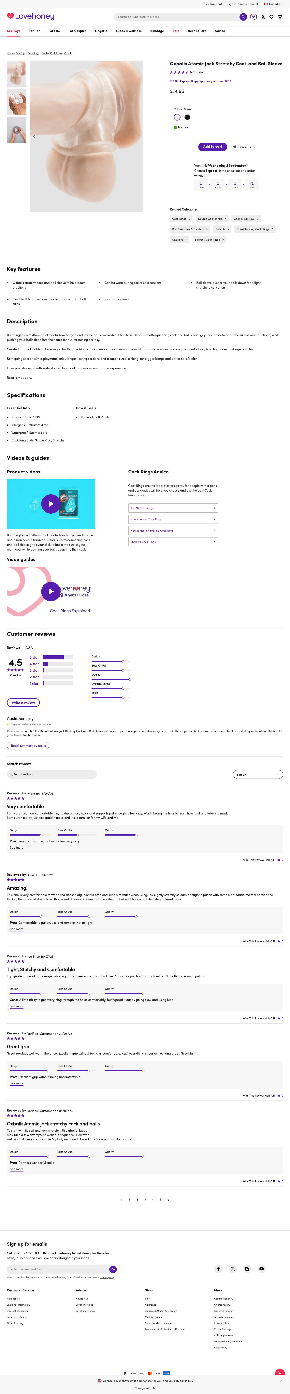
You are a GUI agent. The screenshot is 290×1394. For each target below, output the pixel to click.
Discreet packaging (17, 1310)
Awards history (222, 1304)
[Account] (263, 17)
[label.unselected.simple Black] (187, 117)
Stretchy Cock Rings (207, 239)
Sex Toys (13, 31)
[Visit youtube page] (261, 1268)
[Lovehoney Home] (30, 16)
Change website (145, 1388)
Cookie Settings (222, 1329)
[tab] (41, 1321)
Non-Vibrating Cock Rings (253, 229)
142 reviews (197, 72)
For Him (54, 31)
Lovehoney (145, 41)
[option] (86, 136)
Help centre (13, 1298)
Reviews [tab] (13, 647)
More (218, 1290)
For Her (34, 31)
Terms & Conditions (224, 1316)
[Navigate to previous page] (121, 1199)
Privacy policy (221, 1323)
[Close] (281, 1381)
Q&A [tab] (29, 647)
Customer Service (20, 1290)
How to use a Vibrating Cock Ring (152, 530)
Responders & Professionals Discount (165, 1329)
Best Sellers (197, 31)
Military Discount (154, 1316)
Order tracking (15, 1323)
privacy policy (107, 1277)
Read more (173, 899)
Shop (149, 1290)
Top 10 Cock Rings (142, 508)
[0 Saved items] (271, 17)
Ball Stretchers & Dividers (188, 229)
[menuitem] (15, 31)
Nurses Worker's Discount (158, 1323)
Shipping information (18, 1304)
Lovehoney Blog (84, 1304)
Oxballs (220, 229)
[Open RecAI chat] (280, 1374)
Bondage (157, 31)
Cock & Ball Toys (244, 219)
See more (16, 847)
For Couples (77, 31)
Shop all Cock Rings (143, 542)
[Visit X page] (232, 1268)
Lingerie (101, 31)
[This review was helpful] (279, 860)
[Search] (243, 17)
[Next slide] (139, 136)
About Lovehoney (223, 1298)
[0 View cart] (280, 17)
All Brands (150, 1304)
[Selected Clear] (177, 117)
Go (113, 1269)
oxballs (68, 53)
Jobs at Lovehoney (224, 1310)
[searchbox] (55, 774)
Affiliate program (223, 1335)
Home (10, 53)
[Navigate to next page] (169, 1199)
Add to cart (212, 147)
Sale (176, 31)
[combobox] (181, 17)
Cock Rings (33, 53)
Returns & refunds (16, 1316)
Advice (220, 31)
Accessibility (220, 1347)
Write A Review (23, 702)
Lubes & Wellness (129, 31)
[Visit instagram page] (247, 1268)
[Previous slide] (34, 136)
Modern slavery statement (228, 1341)
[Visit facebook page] (218, 1268)
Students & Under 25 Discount (161, 1310)
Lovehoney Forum (85, 1310)
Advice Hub (82, 1298)
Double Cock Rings (52, 53)
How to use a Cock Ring (146, 519)
